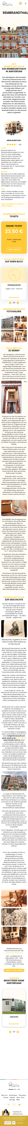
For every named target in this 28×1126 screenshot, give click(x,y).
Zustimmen (8, 1122)
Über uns (4, 1095)
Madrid (12, 1097)
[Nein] (26, 1121)
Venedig (12, 1100)
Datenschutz (17, 1114)
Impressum (17, 1112)
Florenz (6, 1097)
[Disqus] (14, 1057)
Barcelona (22, 1095)
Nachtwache (21, 738)
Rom (22, 1097)
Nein (14, 1122)
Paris (18, 1097)
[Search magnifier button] (25, 3)
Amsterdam (13, 1095)
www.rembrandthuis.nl (14, 953)
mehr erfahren (14, 297)
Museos (11, 1089)
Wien (18, 1100)
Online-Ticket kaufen (14, 970)
